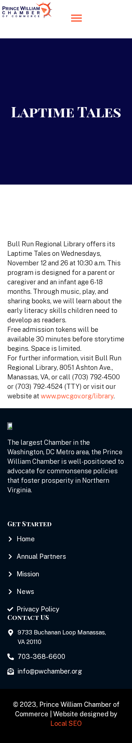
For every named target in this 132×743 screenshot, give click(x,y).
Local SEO (66, 723)
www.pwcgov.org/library (77, 396)
